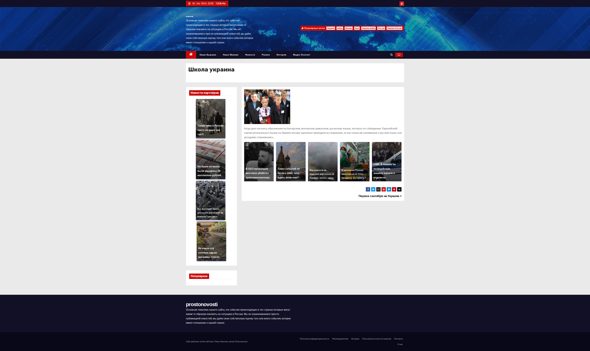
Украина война (368, 28)
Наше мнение (230, 54)
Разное (266, 54)
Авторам (355, 338)
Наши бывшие (208, 54)
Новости (250, 54)
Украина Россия (394, 28)
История (281, 54)
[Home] (191, 55)
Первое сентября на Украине (379, 196)
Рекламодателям (340, 338)
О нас (400, 344)
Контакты (398, 338)
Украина (330, 28)
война (339, 28)
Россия (381, 28)
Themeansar (241, 341)
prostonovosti (189, 16)
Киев (357, 28)
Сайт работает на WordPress (200, 341)
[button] (391, 54)
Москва (348, 28)
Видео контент (301, 54)
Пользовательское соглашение (376, 338)
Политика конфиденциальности (314, 338)
